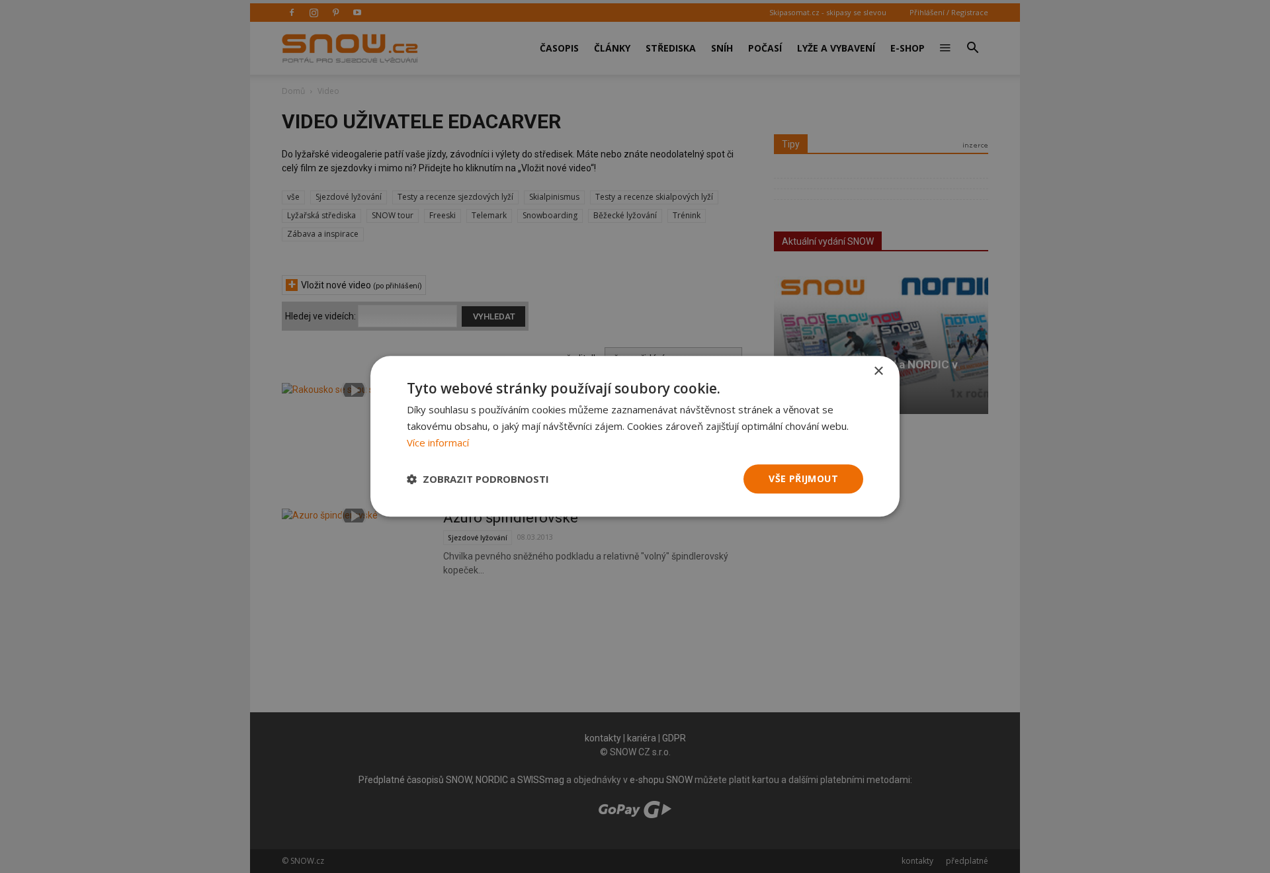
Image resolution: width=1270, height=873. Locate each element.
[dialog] (635, 436)
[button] (478, 479)
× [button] (878, 371)
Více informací (438, 442)
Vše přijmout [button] (803, 478)
